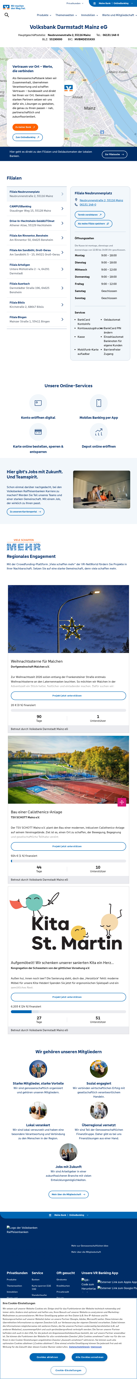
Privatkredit (63, 1291)
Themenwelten (14, 1285)
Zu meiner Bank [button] (23, 127)
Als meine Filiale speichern (91, 223)
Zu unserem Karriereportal (23, 511)
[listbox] (37, 257)
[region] (68, 1338)
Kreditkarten (63, 1285)
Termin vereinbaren (88, 214)
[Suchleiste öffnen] (7, 15)
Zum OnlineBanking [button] (25, 137)
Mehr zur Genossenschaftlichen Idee (89, 1245)
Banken (35, 1279)
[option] (37, 194)
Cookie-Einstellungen (68, 1370)
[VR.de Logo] (18, 7)
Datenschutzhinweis (79, 1347)
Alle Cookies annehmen (90, 1357)
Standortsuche (39, 1295)
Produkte (11, 1279)
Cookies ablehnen (47, 1357)
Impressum (96, 1347)
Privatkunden (73, 3)
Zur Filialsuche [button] (112, 154)
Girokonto (62, 1279)
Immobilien (12, 1291)
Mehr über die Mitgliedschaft (66, 1194)
